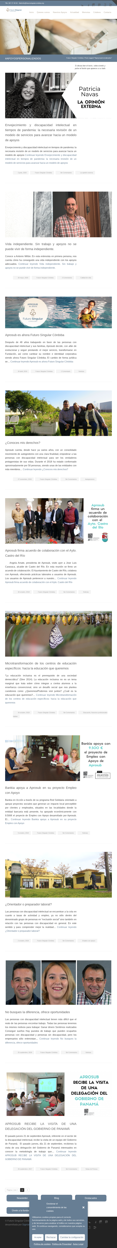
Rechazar (51, 1237)
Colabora (97, 12)
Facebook (86, 3)
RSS (109, 3)
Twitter (80, 3)
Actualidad (74, 12)
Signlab (26, 1224)
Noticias (81, 371)
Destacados (91, 1198)
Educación (86, 712)
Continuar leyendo (40, 159)
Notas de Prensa (91, 1169)
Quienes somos (43, 12)
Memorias (86, 12)
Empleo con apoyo (88, 941)
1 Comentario (65, 371)
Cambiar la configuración (71, 1237)
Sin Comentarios (66, 173)
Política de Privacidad (61, 1244)
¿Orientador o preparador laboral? (28, 904)
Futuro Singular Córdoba (74, 58)
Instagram (92, 3)
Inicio (31, 12)
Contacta (107, 12)
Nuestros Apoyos (60, 12)
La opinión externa (86, 173)
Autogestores (89, 479)
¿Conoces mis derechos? (22, 443)
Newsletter (22, 1198)
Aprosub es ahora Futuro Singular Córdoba (34, 335)
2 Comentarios (67, 278)
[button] (83, 1207)
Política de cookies (42, 1244)
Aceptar (38, 1237)
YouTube (103, 3)
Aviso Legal (78, 1244)
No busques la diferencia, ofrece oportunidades (37, 1012)
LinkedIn (97, 3)
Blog (56, 1198)
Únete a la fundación (22, 1210)
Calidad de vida (85, 278)
